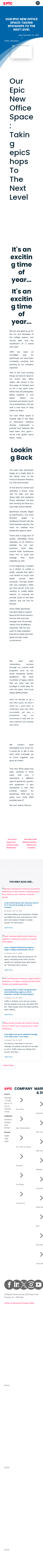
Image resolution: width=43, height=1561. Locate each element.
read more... (9, 928)
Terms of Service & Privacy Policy (19, 1303)
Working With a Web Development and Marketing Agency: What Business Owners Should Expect (20, 991)
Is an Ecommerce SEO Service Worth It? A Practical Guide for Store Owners (21, 905)
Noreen (8, 911)
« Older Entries (8, 1065)
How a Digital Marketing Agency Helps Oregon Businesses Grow (19, 948)
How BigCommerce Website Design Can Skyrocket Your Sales (20, 1035)
